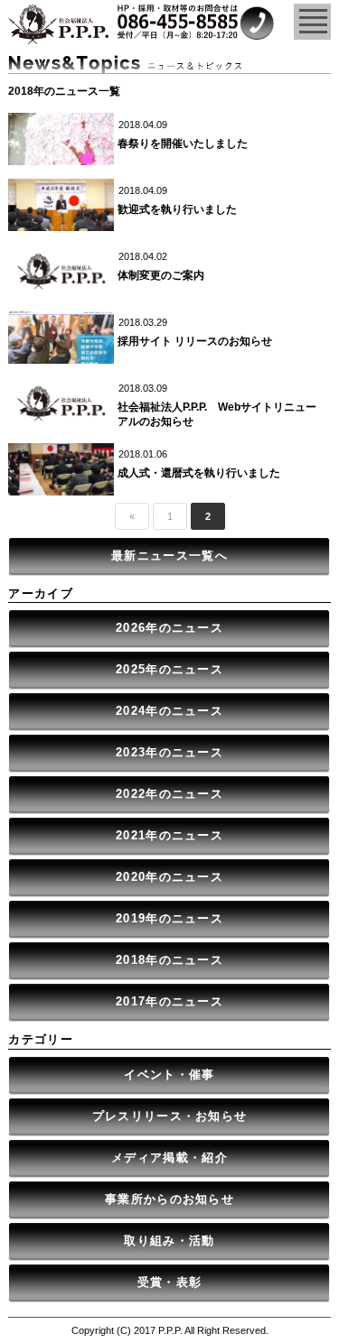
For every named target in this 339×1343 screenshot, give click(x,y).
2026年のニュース (169, 627)
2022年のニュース (169, 794)
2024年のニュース (169, 711)
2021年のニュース (169, 835)
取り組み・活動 (169, 1240)
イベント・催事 (169, 1074)
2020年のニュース (169, 877)
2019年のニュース (169, 918)
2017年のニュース (169, 1001)
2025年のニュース (169, 669)
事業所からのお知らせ (169, 1199)
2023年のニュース (169, 752)
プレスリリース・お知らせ (170, 1116)
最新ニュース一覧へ (169, 555)
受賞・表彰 (169, 1282)
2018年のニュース (169, 960)
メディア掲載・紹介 (169, 1157)
